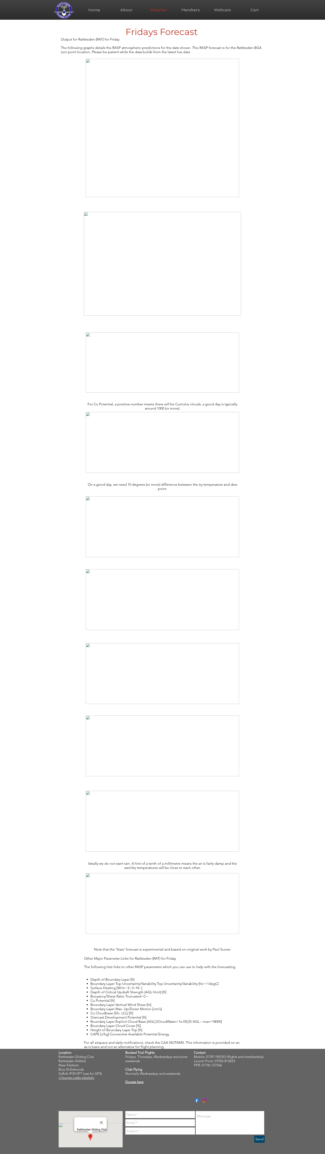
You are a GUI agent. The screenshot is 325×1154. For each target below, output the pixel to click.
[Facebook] (196, 1100)
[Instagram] (204, 1100)
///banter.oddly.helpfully (76, 1078)
